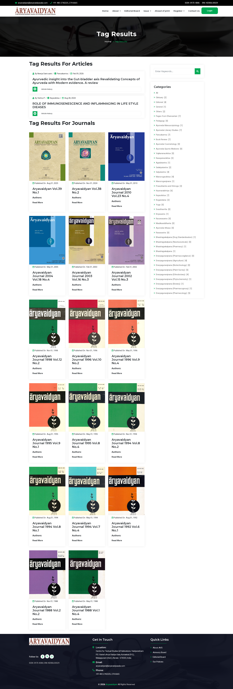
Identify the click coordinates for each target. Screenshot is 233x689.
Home (105, 11)
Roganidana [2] (162, 200)
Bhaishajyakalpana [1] (165, 251)
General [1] (160, 107)
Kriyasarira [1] (161, 214)
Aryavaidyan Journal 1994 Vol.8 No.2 (126, 443)
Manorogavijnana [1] (164, 181)
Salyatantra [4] (162, 172)
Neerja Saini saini (44, 74)
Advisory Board (159, 652)
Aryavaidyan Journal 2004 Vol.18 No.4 (42, 276)
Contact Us (194, 11)
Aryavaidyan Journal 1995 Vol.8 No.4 (86, 443)
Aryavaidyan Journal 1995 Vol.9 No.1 (46, 443)
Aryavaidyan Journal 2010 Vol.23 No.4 (121, 192)
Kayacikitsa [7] (162, 195)
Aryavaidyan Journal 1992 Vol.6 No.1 (126, 526)
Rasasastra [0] (162, 232)
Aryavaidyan (111, 684)
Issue (146, 11)
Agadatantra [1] (162, 162)
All (156, 93)
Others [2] (160, 111)
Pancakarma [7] (162, 135)
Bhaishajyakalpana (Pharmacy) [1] (170, 246)
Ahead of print (162, 11)
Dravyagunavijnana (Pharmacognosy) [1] (173, 288)
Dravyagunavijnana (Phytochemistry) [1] (173, 279)
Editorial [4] (160, 102)
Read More (37, 202)
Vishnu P (41, 98)
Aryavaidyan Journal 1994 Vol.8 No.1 (46, 526)
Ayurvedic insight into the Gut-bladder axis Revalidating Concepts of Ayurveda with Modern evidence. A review (86, 81)
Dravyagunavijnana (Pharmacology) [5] (172, 293)
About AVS (157, 647)
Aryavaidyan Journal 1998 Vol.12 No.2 (47, 359)
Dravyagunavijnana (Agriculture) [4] (171, 260)
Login (209, 10)
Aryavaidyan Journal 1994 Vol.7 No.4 (86, 526)
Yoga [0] (159, 204)
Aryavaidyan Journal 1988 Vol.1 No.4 (86, 610)
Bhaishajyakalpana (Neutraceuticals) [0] (173, 242)
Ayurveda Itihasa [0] (164, 228)
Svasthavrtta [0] (162, 209)
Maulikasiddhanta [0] (164, 223)
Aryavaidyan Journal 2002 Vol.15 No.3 (122, 276)
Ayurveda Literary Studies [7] (168, 130)
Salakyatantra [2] (163, 167)
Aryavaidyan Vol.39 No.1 (47, 190)
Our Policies (158, 662)
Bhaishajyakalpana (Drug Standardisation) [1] (175, 237)
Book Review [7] (162, 139)
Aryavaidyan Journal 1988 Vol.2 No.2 (46, 610)
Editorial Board (132, 11)
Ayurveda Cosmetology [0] (167, 144)
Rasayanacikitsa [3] (164, 158)
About (115, 11)
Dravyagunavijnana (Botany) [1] (169, 284)
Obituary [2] (160, 97)
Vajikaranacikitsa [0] (164, 153)
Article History (46, 89)
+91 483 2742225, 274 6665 (64, 3)
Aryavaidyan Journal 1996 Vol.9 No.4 (126, 359)
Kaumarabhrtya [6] (164, 190)
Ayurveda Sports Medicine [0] (168, 149)
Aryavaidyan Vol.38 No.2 (86, 190)
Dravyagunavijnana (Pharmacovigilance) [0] (174, 256)
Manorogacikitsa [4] (164, 177)
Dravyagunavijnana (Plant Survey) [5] (171, 270)
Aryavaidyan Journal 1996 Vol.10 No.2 (86, 359)
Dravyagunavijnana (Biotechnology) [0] (172, 265)
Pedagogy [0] (161, 121)
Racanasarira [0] (163, 218)
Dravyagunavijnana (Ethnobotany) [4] (172, 274)
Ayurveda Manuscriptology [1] (169, 125)
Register (178, 11)
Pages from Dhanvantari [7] (168, 116)
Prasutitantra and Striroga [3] (168, 186)
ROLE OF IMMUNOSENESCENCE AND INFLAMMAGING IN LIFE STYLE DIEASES (85, 105)
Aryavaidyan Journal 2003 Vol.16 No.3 (82, 276)
